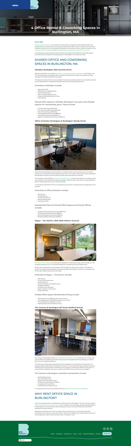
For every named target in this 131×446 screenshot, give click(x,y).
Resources (107, 433)
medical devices (40, 50)
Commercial (67, 434)
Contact (98, 434)
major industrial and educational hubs (47, 405)
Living (75, 434)
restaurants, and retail (82, 50)
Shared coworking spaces (43, 45)
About (53, 434)
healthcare (49, 50)
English (23, 440)
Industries (59, 434)
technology (59, 50)
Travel (80, 434)
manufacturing (70, 50)
